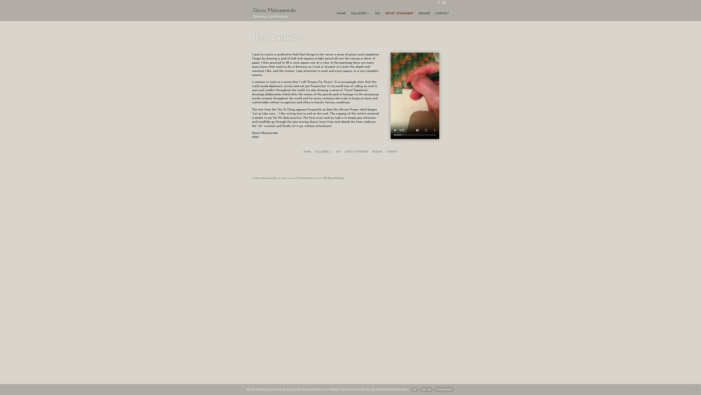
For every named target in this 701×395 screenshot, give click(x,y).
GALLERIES (359, 13)
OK (414, 389)
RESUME (424, 13)
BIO (377, 13)
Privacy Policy (306, 178)
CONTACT (442, 13)
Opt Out (426, 389)
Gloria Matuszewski (265, 178)
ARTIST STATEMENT (399, 13)
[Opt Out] (696, 389)
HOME (341, 13)
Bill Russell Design (334, 178)
